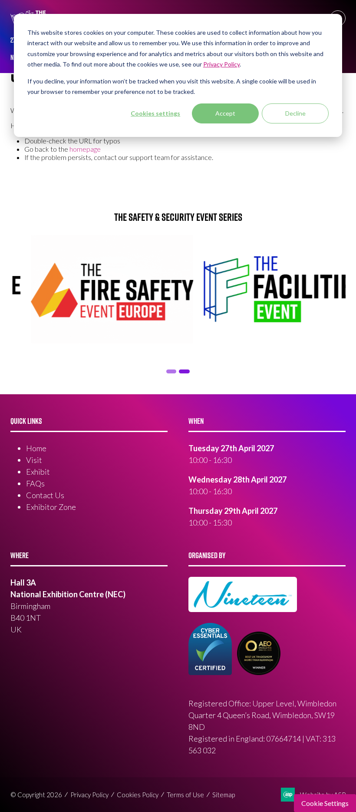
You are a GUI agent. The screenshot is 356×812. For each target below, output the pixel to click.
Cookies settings (155, 113)
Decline (295, 113)
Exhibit (38, 471)
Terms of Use (185, 795)
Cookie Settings (325, 803)
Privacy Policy (89, 795)
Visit (34, 460)
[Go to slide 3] (183, 371)
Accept (225, 113)
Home (36, 448)
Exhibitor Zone (51, 507)
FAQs (35, 483)
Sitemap (223, 795)
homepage (85, 149)
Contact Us (45, 495)
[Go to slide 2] (170, 371)
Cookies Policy (137, 795)
